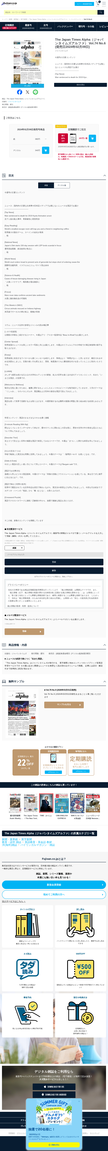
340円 (37, 150)
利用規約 (12, 1133)
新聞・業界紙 (13, 19)
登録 (24, 631)
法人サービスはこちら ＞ (14, 901)
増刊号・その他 (86, 26)
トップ (4, 19)
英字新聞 (24, 19)
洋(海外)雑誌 (9, 845)
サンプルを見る (64, 704)
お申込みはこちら (53, 772)
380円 (37, 139)
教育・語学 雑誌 (11, 842)
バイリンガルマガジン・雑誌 (38, 844)
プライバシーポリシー (25, 1133)
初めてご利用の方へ (54, 894)
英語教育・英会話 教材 (38, 842)
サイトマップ (94, 1133)
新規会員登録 (54, 884)
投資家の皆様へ (82, 1133)
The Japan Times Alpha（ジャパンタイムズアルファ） (48, 19)
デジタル (17, 150)
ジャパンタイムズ (14, 101)
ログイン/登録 (84, 4)
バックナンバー (76, 19)
